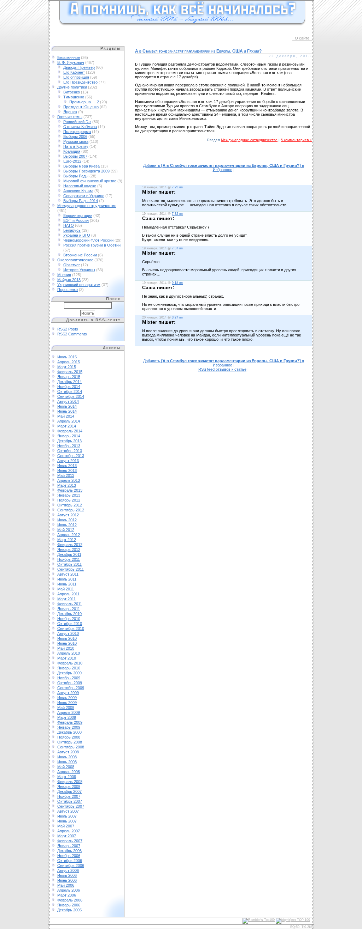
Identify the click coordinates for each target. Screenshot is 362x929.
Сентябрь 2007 (70, 806)
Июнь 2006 (67, 880)
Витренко (71, 92)
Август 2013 (68, 461)
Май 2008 (65, 767)
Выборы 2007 (75, 156)
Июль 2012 (67, 520)
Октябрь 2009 (69, 683)
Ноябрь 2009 (68, 678)
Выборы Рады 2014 (80, 201)
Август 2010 (68, 633)
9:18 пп (177, 283)
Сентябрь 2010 (70, 628)
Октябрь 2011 (69, 564)
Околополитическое (75, 260)
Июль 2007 (67, 816)
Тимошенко (73, 97)
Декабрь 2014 (69, 382)
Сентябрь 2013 (70, 456)
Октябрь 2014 (69, 391)
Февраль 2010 (69, 663)
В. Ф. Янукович (70, 62)
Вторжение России (80, 255)
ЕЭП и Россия (76, 220)
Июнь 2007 (67, 821)
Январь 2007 (68, 846)
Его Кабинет (74, 72)
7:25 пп (177, 187)
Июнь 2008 (67, 762)
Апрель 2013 (68, 480)
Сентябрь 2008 (70, 747)
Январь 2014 (68, 436)
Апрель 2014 (68, 421)
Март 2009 (66, 717)
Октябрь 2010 (69, 623)
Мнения (64, 275)
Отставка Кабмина (80, 127)
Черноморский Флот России (88, 240)
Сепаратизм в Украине (83, 196)
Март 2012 (66, 540)
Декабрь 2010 (69, 614)
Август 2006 (68, 870)
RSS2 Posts (67, 329)
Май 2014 (65, 416)
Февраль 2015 (69, 372)
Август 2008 (68, 752)
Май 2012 (65, 530)
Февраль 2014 (69, 431)
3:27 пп (177, 317)
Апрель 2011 (68, 594)
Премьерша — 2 (84, 102)
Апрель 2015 (68, 362)
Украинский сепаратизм (78, 285)
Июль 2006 (67, 875)
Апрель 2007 (68, 831)
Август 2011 (67, 574)
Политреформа (77, 131)
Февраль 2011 (69, 604)
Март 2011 (66, 599)
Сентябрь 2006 (70, 865)
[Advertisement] (223, 156)
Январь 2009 (68, 727)
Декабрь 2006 (69, 851)
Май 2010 (65, 648)
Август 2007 (68, 811)
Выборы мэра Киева (81, 166)
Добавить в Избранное (223, 167)
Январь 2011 (68, 609)
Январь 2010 (68, 668)
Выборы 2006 (75, 136)
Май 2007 (65, 826)
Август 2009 (68, 693)
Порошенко (67, 289)
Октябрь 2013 (69, 451)
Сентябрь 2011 (70, 569)
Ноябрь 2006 (68, 856)
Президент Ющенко (81, 107)
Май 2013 (65, 475)
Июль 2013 (67, 465)
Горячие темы (69, 117)
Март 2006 (66, 895)
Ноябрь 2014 (68, 386)
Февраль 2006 (69, 900)
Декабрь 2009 (69, 673)
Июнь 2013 (67, 470)
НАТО (68, 225)
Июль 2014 (67, 406)
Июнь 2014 (67, 411)
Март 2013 (66, 485)
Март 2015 (66, 367)
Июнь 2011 (66, 584)
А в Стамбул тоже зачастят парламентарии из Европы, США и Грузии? (198, 51)
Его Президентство (80, 82)
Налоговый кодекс (79, 186)
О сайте (302, 38)
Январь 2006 (68, 905)
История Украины (79, 270)
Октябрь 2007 (69, 801)
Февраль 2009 (69, 722)
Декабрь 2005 (69, 910)
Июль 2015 (67, 357)
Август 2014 (68, 401)
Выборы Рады (75, 176)
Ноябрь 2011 (68, 559)
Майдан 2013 (69, 280)
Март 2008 (66, 777)
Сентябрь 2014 (70, 396)
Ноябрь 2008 (68, 737)
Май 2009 (65, 707)
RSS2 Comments (72, 334)
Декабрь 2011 (69, 554)
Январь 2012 (68, 549)
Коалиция (71, 151)
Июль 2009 (67, 698)
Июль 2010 (67, 638)
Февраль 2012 (69, 544)
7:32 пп (177, 213)
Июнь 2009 (67, 702)
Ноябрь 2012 (68, 500)
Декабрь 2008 (69, 732)
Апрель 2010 (68, 653)
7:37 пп (177, 248)
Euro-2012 (72, 161)
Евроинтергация (77, 215)
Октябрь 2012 (69, 505)
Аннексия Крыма (78, 191)
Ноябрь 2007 (68, 796)
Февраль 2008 (69, 781)
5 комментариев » (296, 140)
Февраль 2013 (69, 490)
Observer (71, 265)
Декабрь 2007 (69, 791)
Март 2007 (66, 836)
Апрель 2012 (68, 535)
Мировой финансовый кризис (89, 181)
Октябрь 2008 (69, 742)
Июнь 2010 (67, 643)
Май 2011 (65, 589)
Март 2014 (66, 426)
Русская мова (75, 141)
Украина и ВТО (76, 235)
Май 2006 (65, 885)
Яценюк (70, 112)
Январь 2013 (68, 495)
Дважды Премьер (79, 67)
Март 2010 (66, 658)
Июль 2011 (66, 579)
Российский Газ (77, 122)
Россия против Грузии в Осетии (92, 245)
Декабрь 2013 (69, 441)
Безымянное (68, 57)
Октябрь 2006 (69, 860)
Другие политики (72, 87)
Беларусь (72, 230)
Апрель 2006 (68, 890)
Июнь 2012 (67, 525)
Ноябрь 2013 (68, 446)
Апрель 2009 (68, 712)
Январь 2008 (68, 786)
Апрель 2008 (68, 772)
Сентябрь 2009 (70, 688)
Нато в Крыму (75, 146)
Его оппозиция (76, 77)
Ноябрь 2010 (68, 619)
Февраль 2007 (69, 841)
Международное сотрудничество (86, 206)
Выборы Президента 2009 (86, 171)
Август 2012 (68, 515)
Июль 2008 (67, 757)
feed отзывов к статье (222, 369)
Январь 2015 (68, 377)
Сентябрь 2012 (70, 510)
